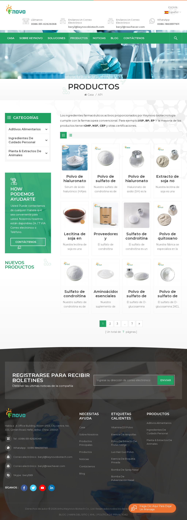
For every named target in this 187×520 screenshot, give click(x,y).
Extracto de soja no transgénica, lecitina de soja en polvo (168, 178)
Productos (79, 38)
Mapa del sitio (77, 514)
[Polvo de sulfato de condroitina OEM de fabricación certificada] (105, 157)
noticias (99, 38)
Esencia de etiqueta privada (123, 460)
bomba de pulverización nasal (122, 478)
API (100, 94)
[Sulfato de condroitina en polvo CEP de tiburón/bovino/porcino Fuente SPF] (74, 272)
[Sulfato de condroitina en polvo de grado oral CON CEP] (136, 215)
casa (82, 427)
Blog (114, 38)
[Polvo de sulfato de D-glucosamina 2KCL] (167, 272)
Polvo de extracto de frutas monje (124, 443)
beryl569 (28, 475)
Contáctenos (133, 38)
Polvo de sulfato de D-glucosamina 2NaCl (136, 293)
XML (92, 514)
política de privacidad (112, 514)
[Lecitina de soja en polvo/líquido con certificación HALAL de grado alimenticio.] (74, 215)
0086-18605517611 (168, 23)
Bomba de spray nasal (125, 469)
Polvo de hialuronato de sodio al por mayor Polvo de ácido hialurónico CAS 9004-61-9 (74, 178)
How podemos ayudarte (22, 194)
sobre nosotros (88, 434)
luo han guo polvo (122, 451)
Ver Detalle (75, 196)
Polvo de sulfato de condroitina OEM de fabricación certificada (105, 178)
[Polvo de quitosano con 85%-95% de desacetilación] (167, 215)
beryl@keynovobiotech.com (86, 26)
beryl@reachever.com (130, 26)
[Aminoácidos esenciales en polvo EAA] (105, 272)
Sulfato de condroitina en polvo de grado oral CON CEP (136, 236)
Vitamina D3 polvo (122, 427)
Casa (10, 38)
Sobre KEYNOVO (31, 38)
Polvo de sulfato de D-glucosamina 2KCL (168, 293)
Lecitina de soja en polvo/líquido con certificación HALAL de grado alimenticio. (75, 236)
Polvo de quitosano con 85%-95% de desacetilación (168, 236)
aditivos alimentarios (25, 129)
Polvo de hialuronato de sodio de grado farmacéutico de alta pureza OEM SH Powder (136, 178)
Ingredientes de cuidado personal (22, 140)
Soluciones (56, 38)
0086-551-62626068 (43, 23)
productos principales (85, 443)
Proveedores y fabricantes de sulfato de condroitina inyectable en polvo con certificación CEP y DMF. (106, 236)
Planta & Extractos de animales (25, 153)
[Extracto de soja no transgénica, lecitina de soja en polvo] (167, 157)
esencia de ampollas (123, 434)
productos (85, 451)
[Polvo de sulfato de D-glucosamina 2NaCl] (136, 272)
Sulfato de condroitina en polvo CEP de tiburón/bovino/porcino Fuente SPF (75, 293)
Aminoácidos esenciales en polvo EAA (106, 293)
